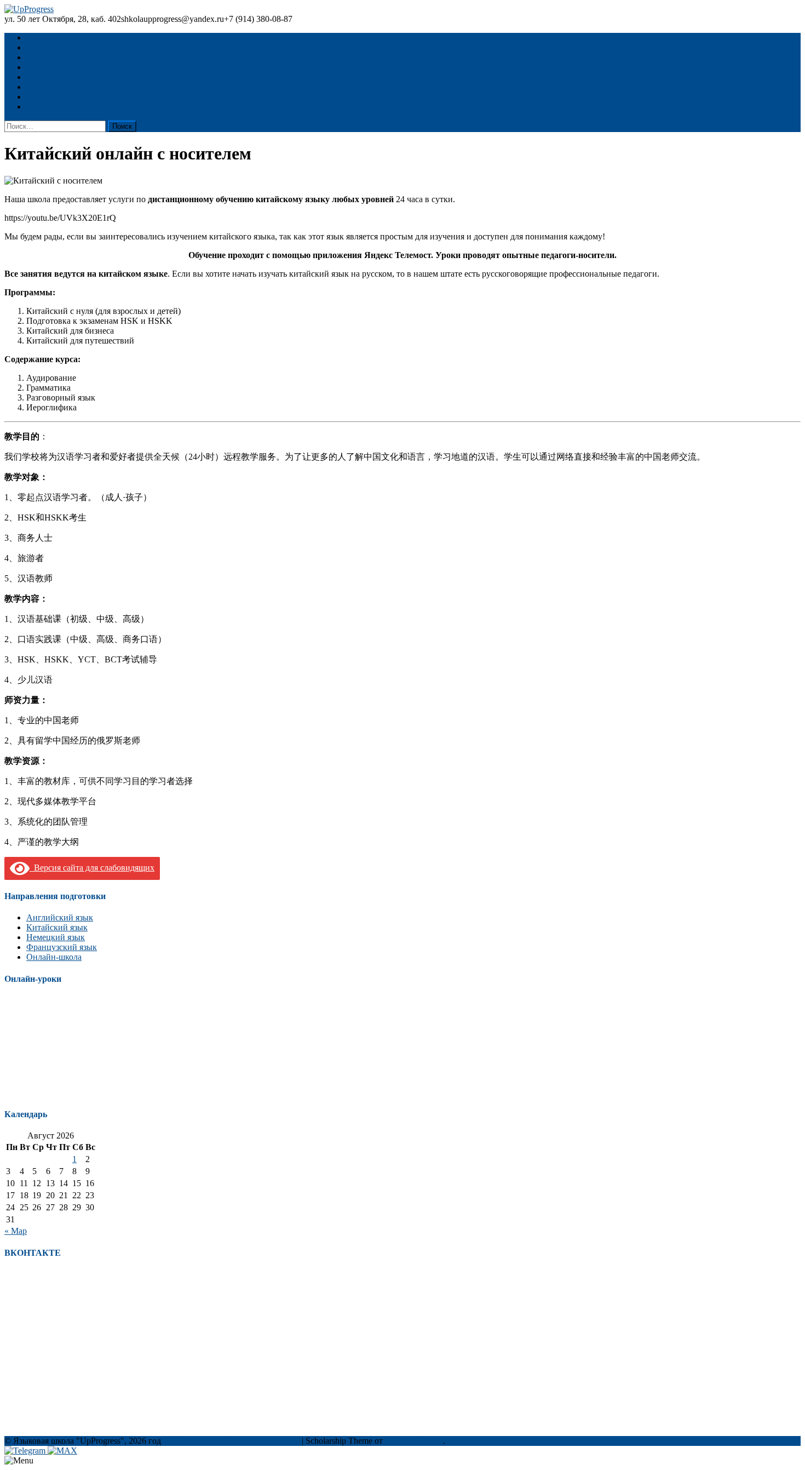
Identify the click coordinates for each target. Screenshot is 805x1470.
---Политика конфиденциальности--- (231, 1440)
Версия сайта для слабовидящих (92, 867)
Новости (42, 77)
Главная (41, 37)
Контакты (44, 96)
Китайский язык (57, 927)
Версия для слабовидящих (75, 106)
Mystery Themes (414, 1440)
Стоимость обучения (65, 57)
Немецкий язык (55, 937)
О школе (42, 47)
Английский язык (59, 917)
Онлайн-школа (54, 957)
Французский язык (61, 947)
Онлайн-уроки (53, 67)
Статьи (39, 86)
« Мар (15, 1231)
